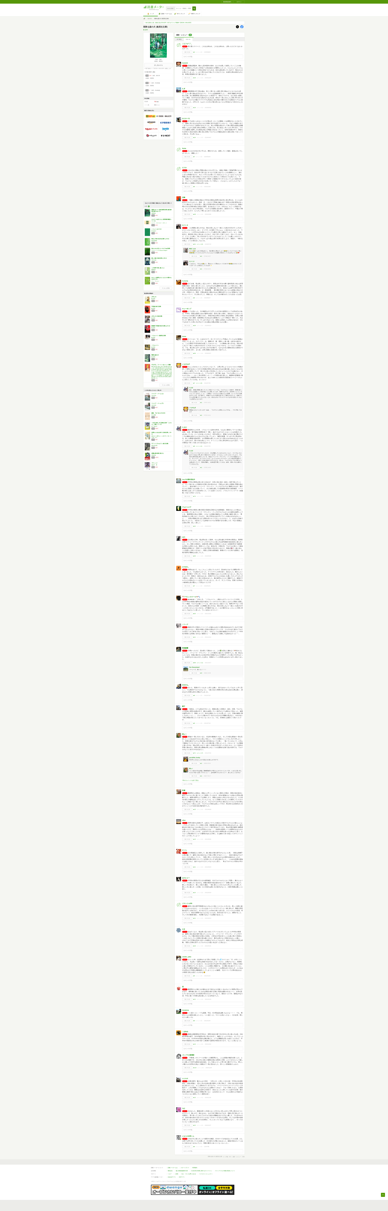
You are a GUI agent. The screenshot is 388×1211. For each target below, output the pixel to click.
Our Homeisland (194, 667)
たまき (191, 387)
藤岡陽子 (153, 269)
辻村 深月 (153, 395)
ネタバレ (188, 39)
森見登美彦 (154, 240)
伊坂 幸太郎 (154, 445)
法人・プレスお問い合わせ (188, 1174)
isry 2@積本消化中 (188, 479)
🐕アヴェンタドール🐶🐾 (191, 597)
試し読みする (158, 65)
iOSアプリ (182, 1177)
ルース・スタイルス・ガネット (159, 223)
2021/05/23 (208, 867)
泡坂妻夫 (153, 213)
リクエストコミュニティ (206, 1174)
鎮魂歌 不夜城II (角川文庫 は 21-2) (160, 326)
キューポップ (186, 308)
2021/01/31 (208, 946)
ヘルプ (169, 1174)
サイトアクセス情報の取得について (225, 1170)
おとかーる (186, 118)
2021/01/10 (208, 999)
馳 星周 (150, 18)
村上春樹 (153, 415)
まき (183, 929)
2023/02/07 (208, 353)
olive (184, 820)
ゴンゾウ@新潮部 (188, 1055)
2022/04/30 (208, 496)
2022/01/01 (207, 586)
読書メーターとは (172, 1167)
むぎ (183, 88)
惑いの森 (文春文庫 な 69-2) (159, 258)
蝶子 (183, 706)
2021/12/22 (208, 613)
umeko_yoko (186, 957)
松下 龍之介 (154, 426)
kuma (184, 148)
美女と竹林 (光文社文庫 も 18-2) (160, 238)
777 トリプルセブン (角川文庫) (159, 443)
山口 (183, 537)
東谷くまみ (192, 248)
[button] (194, 8)
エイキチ (185, 1078)
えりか (184, 167)
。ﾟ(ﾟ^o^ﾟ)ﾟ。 (187, 44)
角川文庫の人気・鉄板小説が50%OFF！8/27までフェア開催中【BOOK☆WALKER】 (169, 22)
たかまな (185, 281)
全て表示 (179, 39)
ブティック (154, 463)
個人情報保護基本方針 (182, 1170)
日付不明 (206, 1146)
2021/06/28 (208, 809)
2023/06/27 (207, 297)
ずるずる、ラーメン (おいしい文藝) (161, 364)
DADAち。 (186, 685)
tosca (184, 336)
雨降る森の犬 (155, 355)
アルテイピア (186, 507)
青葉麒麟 (185, 648)
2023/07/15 (208, 244)
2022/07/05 (207, 446)
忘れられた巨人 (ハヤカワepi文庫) (160, 248)
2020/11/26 (208, 1097)
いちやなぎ (186, 364)
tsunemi (185, 63)
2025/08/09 (207, 52)
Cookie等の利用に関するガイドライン (201, 1170)
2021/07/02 (208, 753)
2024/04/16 (208, 107)
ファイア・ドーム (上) (157, 393)
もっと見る (167, 288)
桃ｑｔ (184, 734)
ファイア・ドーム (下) (157, 403)
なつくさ (185, 225)
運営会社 (170, 1170)
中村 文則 (153, 260)
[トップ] (144, 19)
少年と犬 (153, 296)
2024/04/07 (208, 137)
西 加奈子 (153, 231)
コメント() (199, 52)
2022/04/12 (208, 526)
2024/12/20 (208, 77)
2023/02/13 (208, 325)
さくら (184, 850)
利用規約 (194, 1167)
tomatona (185, 1010)
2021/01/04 (207, 1020)
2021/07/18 (207, 695)
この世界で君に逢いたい (158, 268)
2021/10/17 (208, 662)
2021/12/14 (208, 637)
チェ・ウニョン (155, 281)
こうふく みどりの (156, 229)
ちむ (183, 1108)
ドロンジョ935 (187, 903)
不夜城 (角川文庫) (156, 306)
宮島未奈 (153, 455)
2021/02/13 (208, 918)
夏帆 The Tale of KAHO (158, 413)
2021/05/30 (208, 839)
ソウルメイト (155, 345)
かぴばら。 (186, 567)
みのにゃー (186, 878)
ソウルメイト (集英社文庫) (158, 335)
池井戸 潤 (154, 465)
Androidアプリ (172, 1177)
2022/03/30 (208, 556)
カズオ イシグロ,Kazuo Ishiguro (159, 250)
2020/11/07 (208, 1125)
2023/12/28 (207, 186)
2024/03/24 (207, 156)
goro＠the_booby (194, 757)
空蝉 (183, 197)
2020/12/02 (208, 1044)
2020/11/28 (209, 1067)
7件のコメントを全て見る (190, 780)
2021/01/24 (207, 975)
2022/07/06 (207, 383)
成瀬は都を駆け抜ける (157, 453)
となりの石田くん (188, 1136)
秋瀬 (183, 790)
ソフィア (185, 624)
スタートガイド (185, 1167)
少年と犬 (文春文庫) (156, 316)
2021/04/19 (208, 892)
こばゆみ (185, 1031)
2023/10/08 (208, 214)
